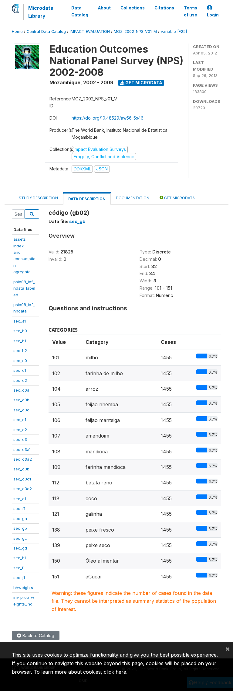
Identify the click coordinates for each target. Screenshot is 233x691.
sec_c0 (20, 360)
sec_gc (20, 538)
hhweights (23, 587)
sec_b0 (20, 330)
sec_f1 (19, 508)
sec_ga (20, 518)
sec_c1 (19, 370)
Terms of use (190, 11)
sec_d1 (19, 419)
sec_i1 (19, 567)
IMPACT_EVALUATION (90, 31)
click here (115, 672)
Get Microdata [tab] (179, 198)
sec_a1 (19, 321)
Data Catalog (79, 11)
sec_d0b (21, 399)
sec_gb (20, 528)
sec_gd (20, 548)
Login (213, 14)
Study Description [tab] (38, 198)
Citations (164, 7)
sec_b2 (20, 350)
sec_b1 (19, 340)
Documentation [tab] (132, 198)
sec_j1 (19, 577)
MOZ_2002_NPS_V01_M (135, 31)
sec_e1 (19, 498)
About (104, 7)
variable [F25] (174, 31)
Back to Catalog (37, 635)
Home (17, 31)
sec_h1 (19, 557)
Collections (132, 7)
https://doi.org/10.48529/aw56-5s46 (108, 117)
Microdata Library (40, 12)
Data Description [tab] (87, 199)
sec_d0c (21, 409)
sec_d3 (20, 439)
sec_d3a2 (22, 459)
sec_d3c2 (22, 488)
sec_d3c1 (22, 478)
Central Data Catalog (46, 31)
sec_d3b (21, 468)
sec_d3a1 (22, 449)
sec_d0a (21, 390)
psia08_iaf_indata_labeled (24, 288)
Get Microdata (143, 82)
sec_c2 (20, 380)
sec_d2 (20, 429)
